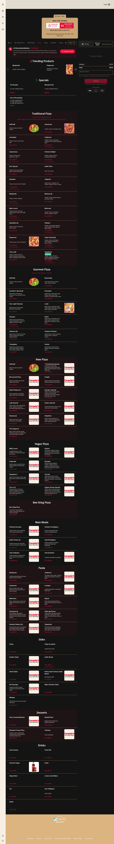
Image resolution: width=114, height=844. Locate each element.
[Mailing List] (3, 29)
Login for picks (68, 51)
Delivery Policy (78, 838)
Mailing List (30, 838)
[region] (42, 69)
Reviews (38, 838)
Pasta (39, 43)
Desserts (53, 43)
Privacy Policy (89, 838)
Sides (46, 43)
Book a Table (61, 16)
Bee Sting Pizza (19, 43)
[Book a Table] (3, 11)
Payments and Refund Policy (63, 838)
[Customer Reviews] (3, 23)
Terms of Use (48, 838)
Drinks (61, 43)
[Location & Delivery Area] (3, 17)
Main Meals (31, 43)
